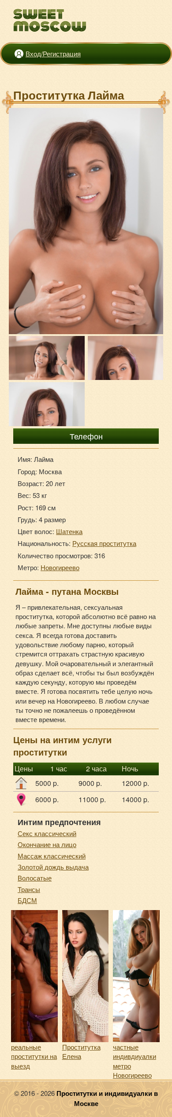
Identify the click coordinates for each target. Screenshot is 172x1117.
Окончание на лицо (47, 844)
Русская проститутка (104, 543)
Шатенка (69, 531)
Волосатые (35, 877)
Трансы (29, 889)
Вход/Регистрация (53, 53)
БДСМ (27, 900)
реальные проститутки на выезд (34, 1056)
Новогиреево (60, 567)
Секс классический (47, 833)
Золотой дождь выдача (53, 866)
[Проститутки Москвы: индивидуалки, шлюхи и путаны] (50, 20)
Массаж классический (52, 855)
